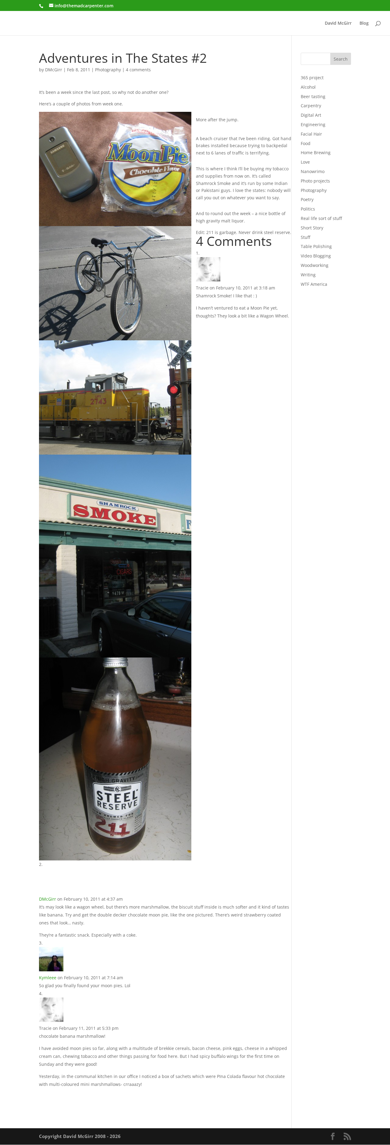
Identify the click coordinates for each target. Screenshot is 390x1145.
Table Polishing (316, 246)
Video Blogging (316, 256)
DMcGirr (53, 70)
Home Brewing (316, 152)
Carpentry (311, 105)
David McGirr (338, 23)
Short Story (312, 228)
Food (305, 143)
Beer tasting (313, 96)
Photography (108, 70)
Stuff (305, 237)
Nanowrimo (312, 171)
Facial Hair (311, 134)
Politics (308, 209)
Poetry (307, 199)
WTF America (314, 284)
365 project (312, 77)
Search (341, 59)
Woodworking (314, 265)
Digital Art (311, 115)
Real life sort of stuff (321, 218)
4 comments (138, 70)
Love (305, 162)
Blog (364, 23)
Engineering (313, 124)
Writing (308, 275)
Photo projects (315, 181)
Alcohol (308, 87)
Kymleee (47, 977)
